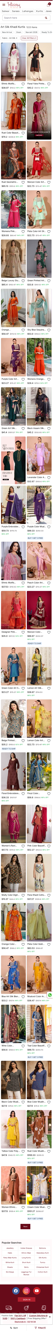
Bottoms (42, 1248)
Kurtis (39, 11)
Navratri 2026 (31, 32)
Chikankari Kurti (42, 1267)
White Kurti (10, 1262)
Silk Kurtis (43, 1258)
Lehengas (27, 11)
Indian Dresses (26, 1248)
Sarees (16, 11)
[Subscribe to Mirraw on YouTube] (36, 1291)
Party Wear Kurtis (10, 1258)
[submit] (46, 18)
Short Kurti (26, 1262)
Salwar (5, 11)
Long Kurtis (26, 1258)
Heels (10, 1253)
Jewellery (10, 1248)
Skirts (26, 1267)
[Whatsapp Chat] (50, 994)
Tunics (42, 1262)
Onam (18, 32)
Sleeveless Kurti (43, 1253)
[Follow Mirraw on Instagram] (26, 1291)
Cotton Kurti (42, 1272)
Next (25, 1226)
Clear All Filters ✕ (29, 38)
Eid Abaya (10, 1272)
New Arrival (7, 32)
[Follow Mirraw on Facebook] (16, 1291)
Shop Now (15, 76)
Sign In (26, 1299)
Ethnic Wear (26, 1253)
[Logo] (14, 5)
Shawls (10, 1267)
